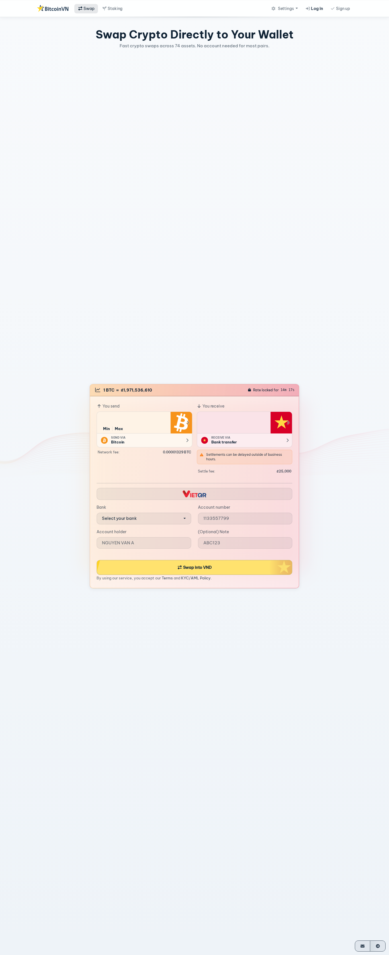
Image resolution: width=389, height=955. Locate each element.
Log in (316, 8)
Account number (214, 507)
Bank (101, 507)
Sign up (342, 8)
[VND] (281, 422)
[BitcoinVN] (53, 8)
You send (111, 405)
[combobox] (144, 518)
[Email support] (362, 946)
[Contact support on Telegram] (378, 946)
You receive (213, 405)
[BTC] (181, 422)
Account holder (111, 531)
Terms (167, 578)
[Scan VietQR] (194, 494)
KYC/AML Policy (196, 578)
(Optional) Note (213, 531)
